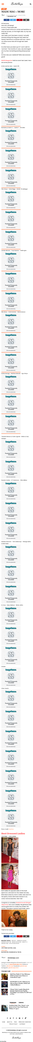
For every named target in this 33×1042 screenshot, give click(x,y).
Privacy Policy (13, 1024)
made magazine (17, 942)
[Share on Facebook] (6, 20)
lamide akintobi (6, 942)
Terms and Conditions (25, 1022)
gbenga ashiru (22, 940)
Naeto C (25, 942)
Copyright (22, 1024)
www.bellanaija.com (16, 964)
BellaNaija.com (12, 16)
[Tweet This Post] (13, 20)
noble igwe (5, 943)
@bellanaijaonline (13, 968)
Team (15, 1022)
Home (3, 1022)
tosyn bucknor (14, 943)
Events (14, 940)
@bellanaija (9, 966)
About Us (9, 1022)
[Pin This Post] (20, 20)
